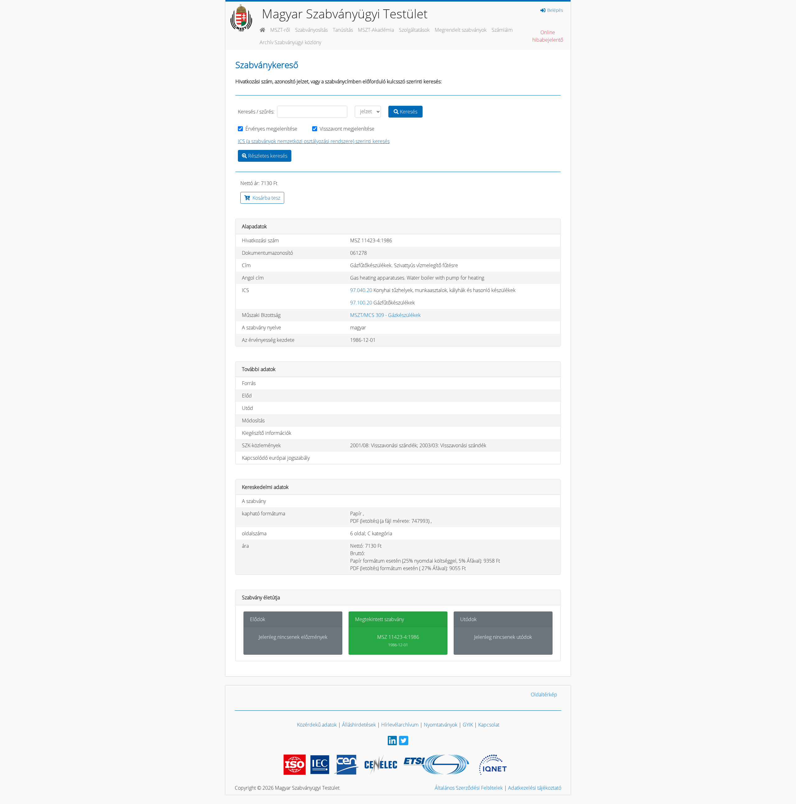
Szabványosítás (311, 29)
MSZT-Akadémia (376, 29)
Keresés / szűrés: (256, 111)
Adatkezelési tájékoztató (534, 787)
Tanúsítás (343, 29)
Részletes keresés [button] (267, 155)
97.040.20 (361, 290)
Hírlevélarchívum (400, 724)
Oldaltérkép (544, 694)
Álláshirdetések (359, 724)
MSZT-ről (280, 29)
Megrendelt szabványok (461, 29)
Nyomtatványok (440, 724)
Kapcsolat (488, 724)
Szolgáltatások (414, 29)
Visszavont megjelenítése (347, 128)
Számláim (502, 29)
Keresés (408, 111)
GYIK (468, 724)
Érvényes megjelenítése (271, 128)
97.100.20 (361, 302)
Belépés (554, 10)
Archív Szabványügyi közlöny (290, 42)
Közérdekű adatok (317, 724)
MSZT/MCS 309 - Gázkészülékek (385, 315)
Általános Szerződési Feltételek (469, 787)
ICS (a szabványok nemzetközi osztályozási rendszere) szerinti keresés (314, 141)
